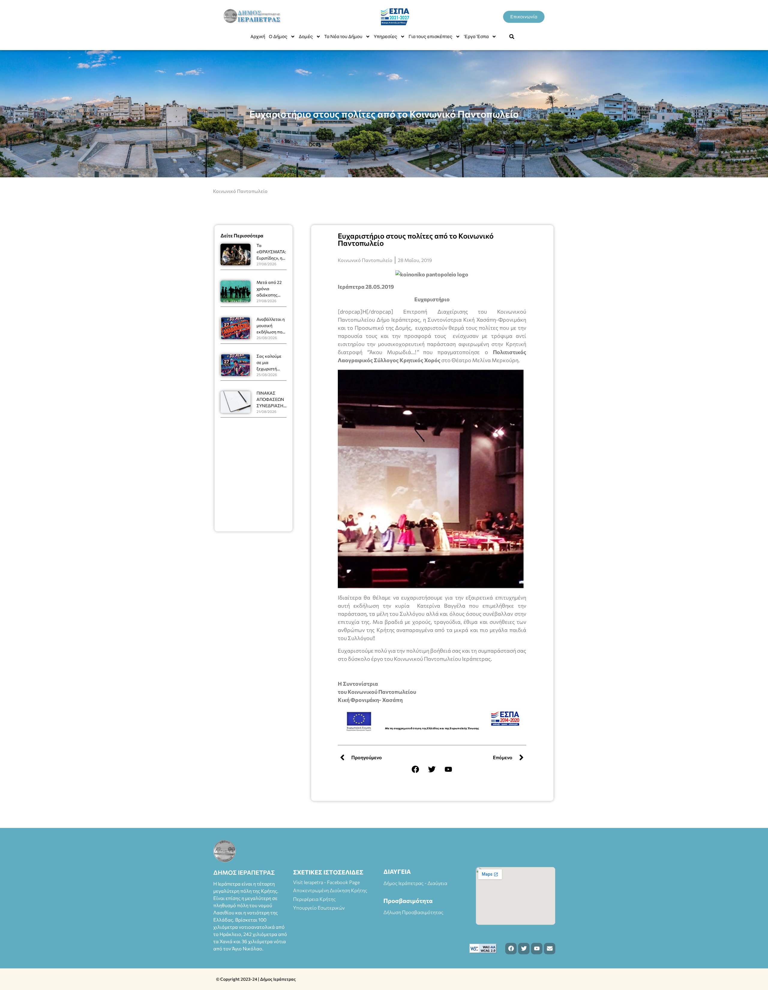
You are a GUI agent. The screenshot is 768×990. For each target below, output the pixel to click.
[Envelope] (549, 948)
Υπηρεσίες (385, 36)
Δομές (306, 36)
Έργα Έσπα (476, 36)
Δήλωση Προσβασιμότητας (413, 912)
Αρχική (257, 36)
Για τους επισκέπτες (430, 36)
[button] (511, 36)
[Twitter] (432, 769)
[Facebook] (415, 769)
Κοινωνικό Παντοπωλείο (240, 191)
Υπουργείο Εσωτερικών (319, 907)
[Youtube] (448, 769)
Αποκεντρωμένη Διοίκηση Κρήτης (330, 890)
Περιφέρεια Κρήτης (314, 899)
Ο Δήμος (278, 36)
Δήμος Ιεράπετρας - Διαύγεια (415, 883)
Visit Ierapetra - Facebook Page (326, 882)
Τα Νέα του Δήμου (343, 36)
